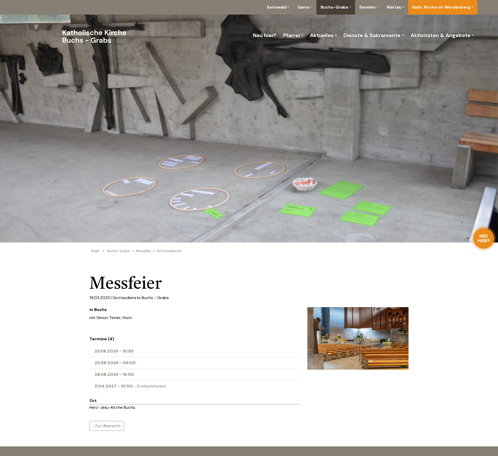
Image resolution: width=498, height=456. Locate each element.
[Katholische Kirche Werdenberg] (78, 35)
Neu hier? (484, 238)
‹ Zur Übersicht (107, 426)
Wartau (394, 7)
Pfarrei (291, 35)
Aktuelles (322, 35)
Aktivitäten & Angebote (441, 35)
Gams (304, 7)
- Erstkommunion (130, 386)
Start (95, 250)
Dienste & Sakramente (371, 35)
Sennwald (277, 7)
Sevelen (367, 7)
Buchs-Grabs (334, 7)
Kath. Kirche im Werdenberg (441, 7)
